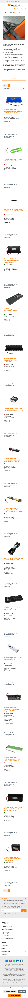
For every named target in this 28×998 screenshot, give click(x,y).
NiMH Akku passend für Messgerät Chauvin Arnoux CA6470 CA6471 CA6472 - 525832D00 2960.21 (12, 759)
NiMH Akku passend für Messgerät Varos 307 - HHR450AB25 (11, 360)
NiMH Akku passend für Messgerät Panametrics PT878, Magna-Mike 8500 (13, 709)
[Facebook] (7, 961)
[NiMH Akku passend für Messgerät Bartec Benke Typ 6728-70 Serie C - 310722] (14, 449)
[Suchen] (15, 8)
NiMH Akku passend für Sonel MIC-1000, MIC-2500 (13, 160)
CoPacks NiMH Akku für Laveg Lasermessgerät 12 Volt (13, 558)
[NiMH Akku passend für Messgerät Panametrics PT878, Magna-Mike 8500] (14, 698)
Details (21, 140)
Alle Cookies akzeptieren (14, 995)
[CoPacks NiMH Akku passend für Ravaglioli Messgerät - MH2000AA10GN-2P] (14, 249)
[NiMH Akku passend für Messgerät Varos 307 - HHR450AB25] (14, 349)
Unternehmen (4, 945)
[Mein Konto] (22, 8)
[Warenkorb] (25, 8)
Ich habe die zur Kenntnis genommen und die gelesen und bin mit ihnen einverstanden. (14, 915)
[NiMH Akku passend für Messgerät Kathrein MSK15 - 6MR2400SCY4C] (14, 847)
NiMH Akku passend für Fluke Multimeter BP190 (13, 658)
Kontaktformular (11, 938)
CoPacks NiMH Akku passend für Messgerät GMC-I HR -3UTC (13, 409)
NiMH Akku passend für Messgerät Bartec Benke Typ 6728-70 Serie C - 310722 (12, 460)
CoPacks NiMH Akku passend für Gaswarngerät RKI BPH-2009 (13, 210)
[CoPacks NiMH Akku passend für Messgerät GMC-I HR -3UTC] (14, 399)
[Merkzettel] (18, 8)
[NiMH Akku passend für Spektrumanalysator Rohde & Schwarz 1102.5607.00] (14, 100)
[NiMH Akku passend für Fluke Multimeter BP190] (14, 648)
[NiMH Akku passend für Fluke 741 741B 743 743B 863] (14, 299)
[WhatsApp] (14, 961)
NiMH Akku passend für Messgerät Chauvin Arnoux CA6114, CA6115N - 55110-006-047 (13, 509)
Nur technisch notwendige (10, 991)
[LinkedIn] (17, 961)
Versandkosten (8, 965)
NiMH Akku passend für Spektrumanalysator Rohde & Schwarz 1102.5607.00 (13, 111)
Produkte (3, 942)
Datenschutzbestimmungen (14, 913)
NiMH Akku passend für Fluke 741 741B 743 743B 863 (13, 309)
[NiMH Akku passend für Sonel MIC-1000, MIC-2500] (14, 150)
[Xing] (21, 961)
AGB (12, 914)
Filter (15, 78)
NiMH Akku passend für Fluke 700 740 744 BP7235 (13, 608)
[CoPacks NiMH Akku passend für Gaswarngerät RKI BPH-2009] (14, 199)
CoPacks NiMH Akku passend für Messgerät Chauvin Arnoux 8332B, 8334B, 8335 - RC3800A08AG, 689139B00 (13, 809)
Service (3, 948)
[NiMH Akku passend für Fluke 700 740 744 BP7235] (14, 598)
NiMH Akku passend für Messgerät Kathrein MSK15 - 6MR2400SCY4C (13, 858)
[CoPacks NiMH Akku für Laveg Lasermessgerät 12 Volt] (14, 548)
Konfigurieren (22, 991)
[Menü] (2, 8)
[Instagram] (10, 961)
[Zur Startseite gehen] (14, 5)
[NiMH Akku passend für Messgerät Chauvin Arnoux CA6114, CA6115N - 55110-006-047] (14, 498)
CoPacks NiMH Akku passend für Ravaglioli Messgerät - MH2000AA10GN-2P (13, 260)
